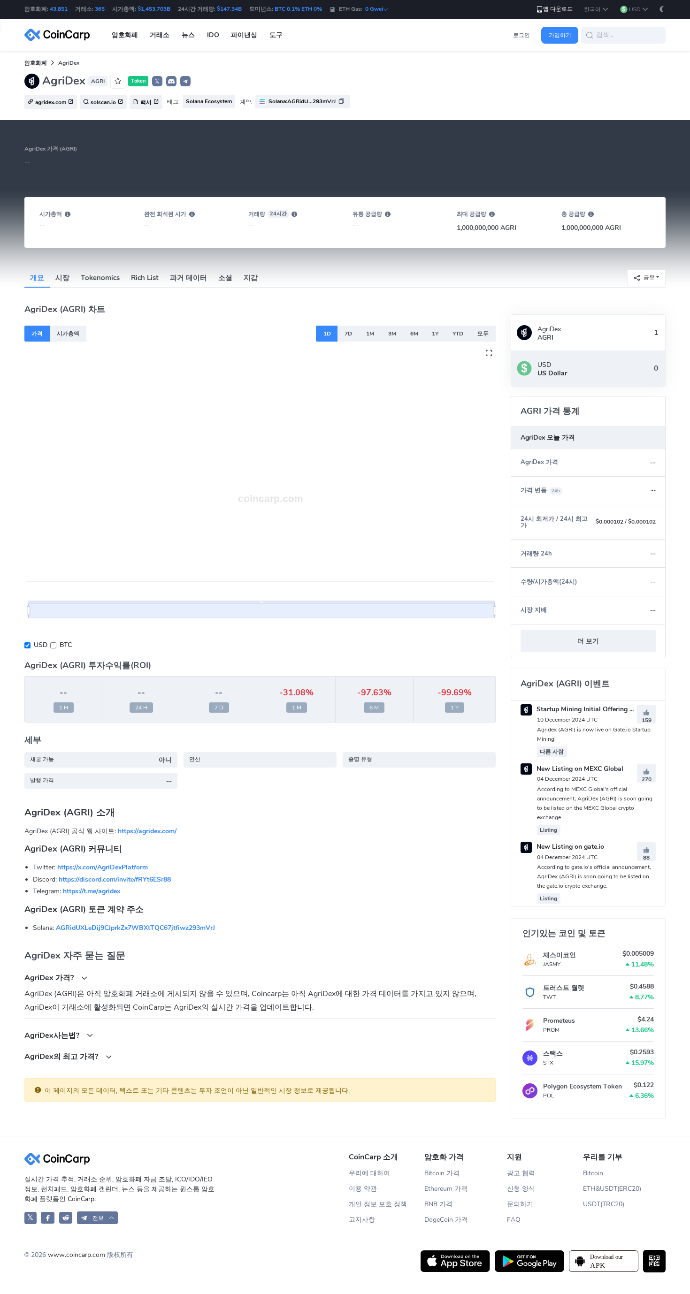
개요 (37, 277)
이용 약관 (363, 1188)
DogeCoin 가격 (446, 1219)
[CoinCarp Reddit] (66, 1218)
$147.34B (229, 9)
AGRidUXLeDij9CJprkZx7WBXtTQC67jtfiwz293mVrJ (135, 927)
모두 (483, 333)
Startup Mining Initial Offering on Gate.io (597, 709)
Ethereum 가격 (446, 1188)
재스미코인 (559, 955)
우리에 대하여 (369, 1173)
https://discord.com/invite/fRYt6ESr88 (115, 879)
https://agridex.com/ (147, 831)
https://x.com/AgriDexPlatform (102, 867)
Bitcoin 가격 (442, 1173)
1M (370, 333)
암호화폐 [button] (125, 34)
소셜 (225, 277)
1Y (435, 333)
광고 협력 (521, 1173)
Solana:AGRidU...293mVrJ (302, 101)
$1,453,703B (154, 9)
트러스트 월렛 (563, 987)
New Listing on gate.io (569, 846)
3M (392, 333)
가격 (37, 333)
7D (348, 333)
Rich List (145, 277)
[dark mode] (662, 9)
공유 (649, 277)
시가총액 (68, 333)
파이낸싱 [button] (244, 34)
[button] (596, 9)
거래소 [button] (159, 34)
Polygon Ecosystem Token (582, 1086)
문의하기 (520, 1204)
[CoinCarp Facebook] (47, 1218)
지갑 (251, 277)
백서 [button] (146, 102)
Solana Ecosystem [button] (209, 101)
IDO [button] (213, 34)
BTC (66, 644)
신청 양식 (521, 1188)
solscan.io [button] (103, 102)
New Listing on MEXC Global (579, 768)
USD (40, 644)
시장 (62, 277)
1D (327, 333)
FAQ (514, 1219)
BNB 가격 (438, 1204)
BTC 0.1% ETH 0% (298, 9)
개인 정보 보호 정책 (378, 1204)
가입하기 (560, 35)
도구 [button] (276, 34)
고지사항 (362, 1219)
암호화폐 (35, 63)
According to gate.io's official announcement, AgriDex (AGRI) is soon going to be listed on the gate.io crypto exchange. (594, 876)
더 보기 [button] (588, 641)
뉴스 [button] (188, 34)
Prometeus (559, 1020)
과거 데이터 (188, 277)
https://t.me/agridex (91, 891)
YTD (457, 333)
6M (414, 333)
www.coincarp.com (76, 1254)
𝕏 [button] (157, 81)
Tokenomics (100, 277)
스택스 (553, 1053)
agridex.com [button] (50, 102)
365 (100, 9)
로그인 (521, 35)
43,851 (59, 9)
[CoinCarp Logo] (59, 35)
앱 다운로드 (558, 9)
